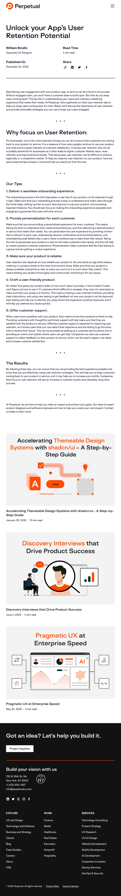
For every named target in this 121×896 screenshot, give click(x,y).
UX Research (89, 832)
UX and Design (14, 820)
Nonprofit (49, 849)
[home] (23, 5)
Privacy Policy (52, 886)
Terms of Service (71, 886)
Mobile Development (93, 849)
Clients (10, 837)
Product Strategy (91, 826)
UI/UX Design (89, 837)
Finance (48, 820)
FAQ (8, 867)
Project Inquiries (20, 748)
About (9, 861)
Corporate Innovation (94, 861)
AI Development (91, 855)
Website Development (94, 843)
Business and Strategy (18, 832)
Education (49, 843)
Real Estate (50, 837)
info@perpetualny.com (19, 789)
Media (47, 826)
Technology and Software (20, 826)
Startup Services (91, 867)
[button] (112, 5)
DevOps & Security (92, 873)
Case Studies (13, 849)
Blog (8, 843)
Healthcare (50, 832)
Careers (10, 855)
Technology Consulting (95, 820)
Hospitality (50, 855)
